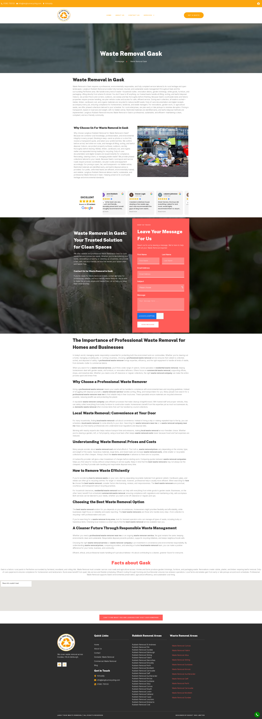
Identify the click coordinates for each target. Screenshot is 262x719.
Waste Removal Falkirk (181, 650)
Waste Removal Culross (181, 646)
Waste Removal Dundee (181, 698)
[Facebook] (258, 3)
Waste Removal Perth (180, 683)
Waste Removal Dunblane (182, 665)
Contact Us (134, 15)
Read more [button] (109, 212)
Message (141, 295)
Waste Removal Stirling (181, 660)
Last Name (166, 255)
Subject (140, 281)
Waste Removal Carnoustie (182, 688)
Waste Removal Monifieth (182, 693)
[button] (187, 202)
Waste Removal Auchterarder (183, 674)
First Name (142, 255)
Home (109, 15)
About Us (120, 15)
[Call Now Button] (257, 714)
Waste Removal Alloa (180, 655)
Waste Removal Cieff (180, 679)
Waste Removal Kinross (181, 669)
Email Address (143, 268)
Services (148, 15)
